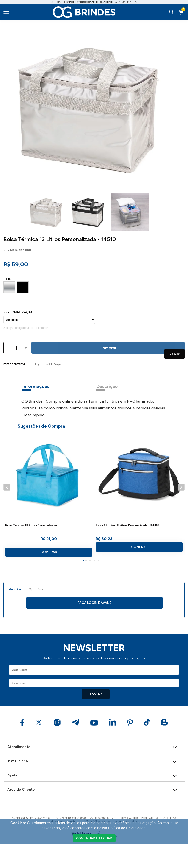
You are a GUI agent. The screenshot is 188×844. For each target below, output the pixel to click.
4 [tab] (95, 561)
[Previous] (6, 487)
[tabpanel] (49, 496)
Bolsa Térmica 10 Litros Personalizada (31, 525)
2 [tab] (86, 561)
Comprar (49, 552)
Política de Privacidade (127, 828)
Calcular (175, 353)
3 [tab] (90, 561)
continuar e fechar (94, 838)
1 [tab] (84, 561)
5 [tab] (99, 561)
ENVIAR (96, 694)
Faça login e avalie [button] (94, 603)
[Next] (181, 487)
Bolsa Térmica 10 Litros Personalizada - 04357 (127, 525)
